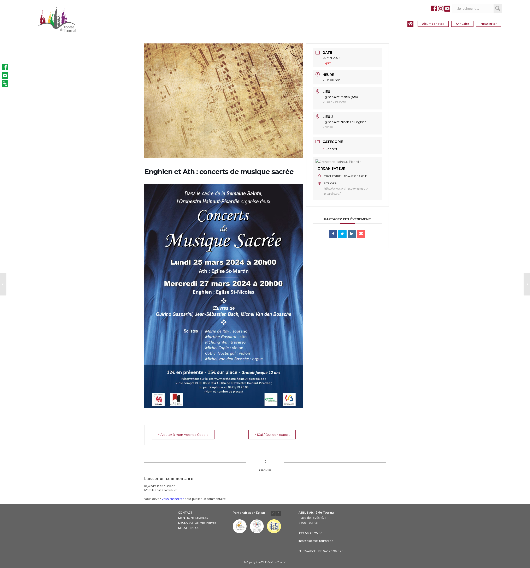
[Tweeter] (342, 234)
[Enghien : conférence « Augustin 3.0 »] (3, 284)
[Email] (361, 234)
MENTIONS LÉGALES (193, 517)
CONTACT (185, 512)
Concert (331, 149)
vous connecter (173, 499)
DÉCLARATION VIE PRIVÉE (197, 522)
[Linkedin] (352, 234)
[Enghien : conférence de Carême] (527, 284)
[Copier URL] (5, 83)
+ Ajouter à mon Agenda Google (183, 435)
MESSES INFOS (188, 528)
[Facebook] (5, 67)
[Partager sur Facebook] (333, 234)
